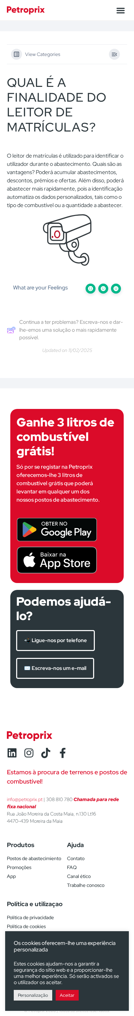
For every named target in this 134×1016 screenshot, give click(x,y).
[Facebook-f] (62, 753)
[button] (120, 10)
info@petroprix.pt (25, 799)
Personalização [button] (33, 995)
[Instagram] (29, 753)
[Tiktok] (46, 753)
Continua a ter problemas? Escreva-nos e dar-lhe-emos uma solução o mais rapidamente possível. (71, 330)
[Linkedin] (12, 753)
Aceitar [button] (67, 995)
